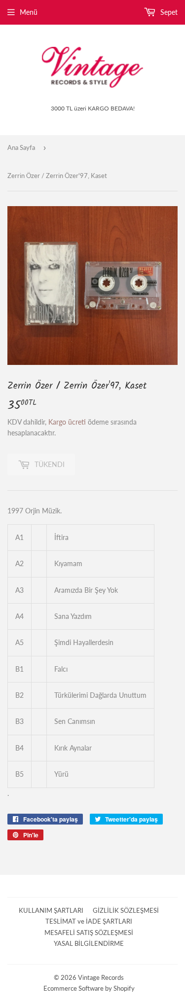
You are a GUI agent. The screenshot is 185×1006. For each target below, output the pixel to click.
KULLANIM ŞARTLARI (51, 910)
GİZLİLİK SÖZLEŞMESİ (126, 910)
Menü (28, 12)
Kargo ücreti (67, 422)
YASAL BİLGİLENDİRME (89, 943)
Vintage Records (101, 977)
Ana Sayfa (21, 147)
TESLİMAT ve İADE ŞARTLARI (88, 921)
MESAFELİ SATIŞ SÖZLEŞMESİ (88, 932)
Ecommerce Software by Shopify (89, 988)
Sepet (168, 12)
